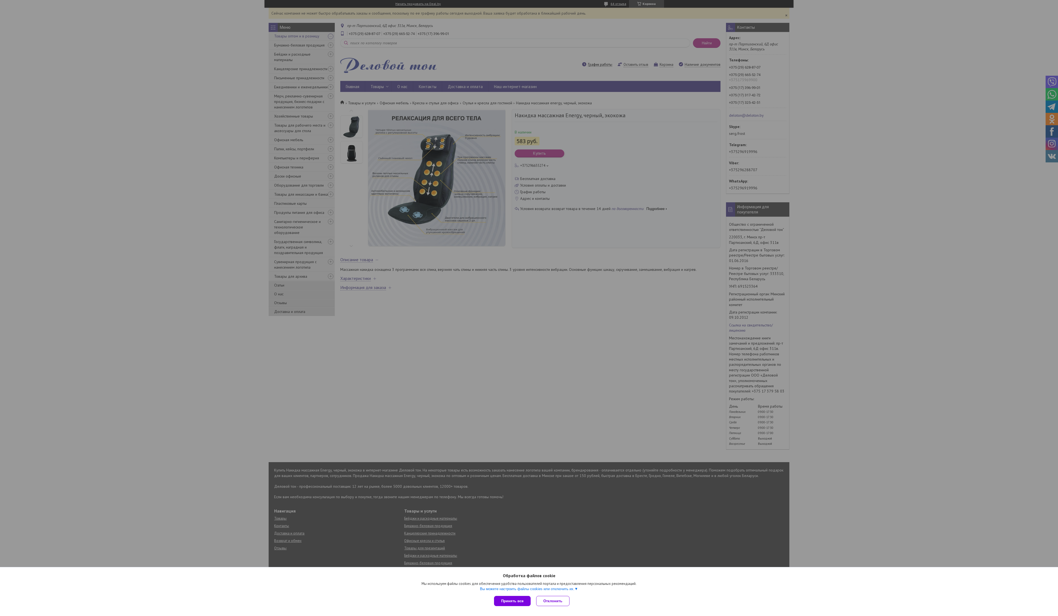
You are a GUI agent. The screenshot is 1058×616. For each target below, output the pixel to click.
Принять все (512, 601)
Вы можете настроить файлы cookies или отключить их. (527, 589)
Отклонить (552, 601)
